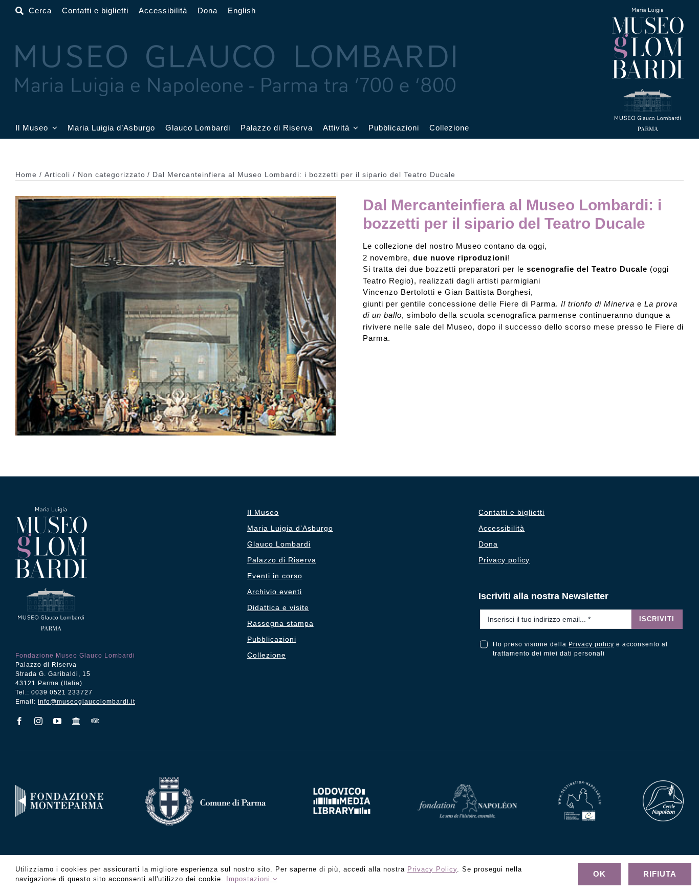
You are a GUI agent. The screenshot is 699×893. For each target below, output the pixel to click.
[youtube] (57, 721)
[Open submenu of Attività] (354, 128)
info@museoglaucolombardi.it (86, 701)
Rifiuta (659, 873)
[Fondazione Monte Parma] (59, 789)
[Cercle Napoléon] (663, 784)
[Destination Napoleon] (579, 784)
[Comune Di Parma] (205, 780)
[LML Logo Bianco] (342, 784)
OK (599, 873)
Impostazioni (249, 879)
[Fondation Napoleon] (467, 787)
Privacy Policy (432, 869)
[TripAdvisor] (95, 720)
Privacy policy (591, 644)
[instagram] (38, 721)
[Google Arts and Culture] (76, 721)
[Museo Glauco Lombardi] (648, 11)
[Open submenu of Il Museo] (52, 128)
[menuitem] (242, 11)
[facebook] (19, 721)
